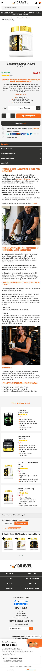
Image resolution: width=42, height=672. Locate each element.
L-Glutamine (22, 410)
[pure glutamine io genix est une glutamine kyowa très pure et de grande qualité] (8, 543)
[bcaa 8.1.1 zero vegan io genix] (21, 543)
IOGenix (34, 203)
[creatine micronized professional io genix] (34, 543)
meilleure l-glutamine (23, 179)
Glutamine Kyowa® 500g (26, 489)
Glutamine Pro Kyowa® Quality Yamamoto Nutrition (20, 391)
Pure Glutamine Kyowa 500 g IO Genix (15, 389)
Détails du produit (6, 149)
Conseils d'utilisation (7, 158)
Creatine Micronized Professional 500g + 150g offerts (34, 534)
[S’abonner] (31, 628)
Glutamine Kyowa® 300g (8, 534)
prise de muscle (20, 269)
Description (4, 144)
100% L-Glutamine (24, 436)
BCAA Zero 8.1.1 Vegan (21, 534)
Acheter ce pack (22, 523)
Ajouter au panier (28, 116)
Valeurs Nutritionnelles (8, 153)
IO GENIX (21, 66)
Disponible (21, 123)
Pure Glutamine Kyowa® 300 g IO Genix (16, 387)
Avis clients (5, 163)
